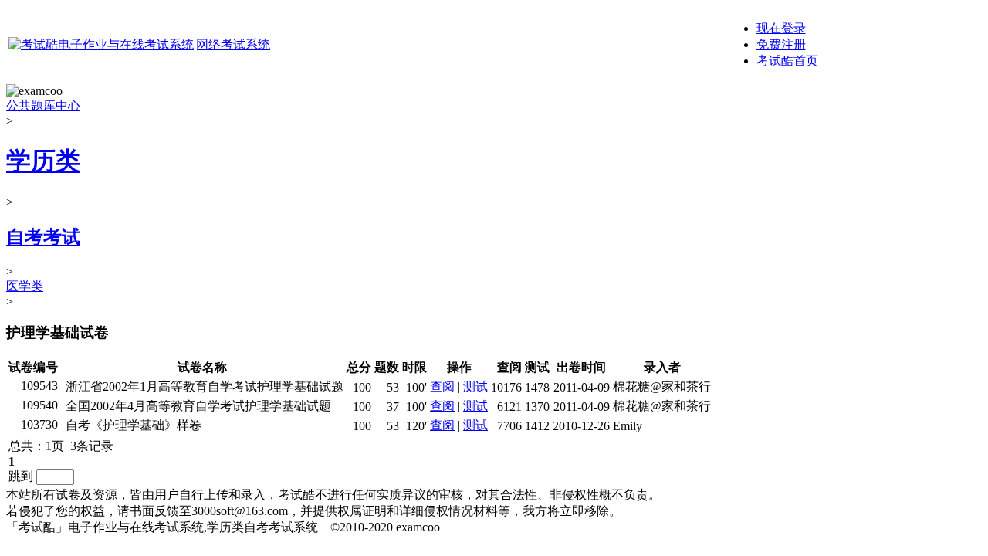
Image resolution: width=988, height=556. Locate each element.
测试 (475, 386)
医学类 (24, 286)
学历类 (43, 161)
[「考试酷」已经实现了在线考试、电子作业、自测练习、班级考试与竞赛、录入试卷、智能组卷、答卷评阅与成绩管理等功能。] (139, 44)
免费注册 (781, 44)
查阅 (442, 386)
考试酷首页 (787, 60)
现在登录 (781, 28)
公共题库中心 (43, 105)
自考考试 (43, 237)
